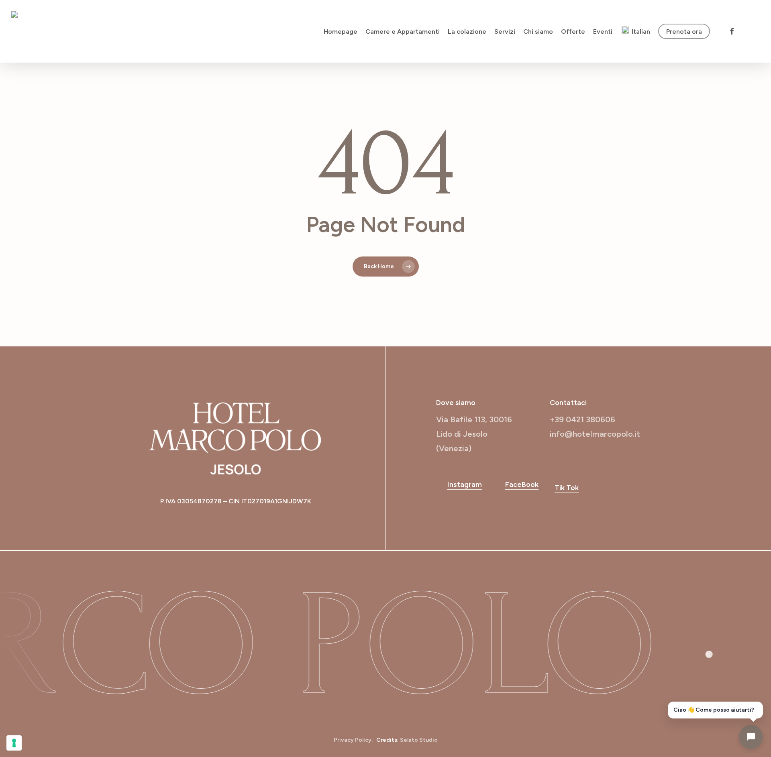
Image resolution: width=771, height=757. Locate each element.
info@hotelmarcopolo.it (595, 434)
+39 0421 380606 (582, 419)
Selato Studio (419, 740)
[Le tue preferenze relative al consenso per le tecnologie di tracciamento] (14, 743)
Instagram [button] (464, 484)
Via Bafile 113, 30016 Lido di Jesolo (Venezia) (474, 434)
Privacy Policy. (353, 740)
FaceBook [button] (521, 484)
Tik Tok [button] (567, 487)
